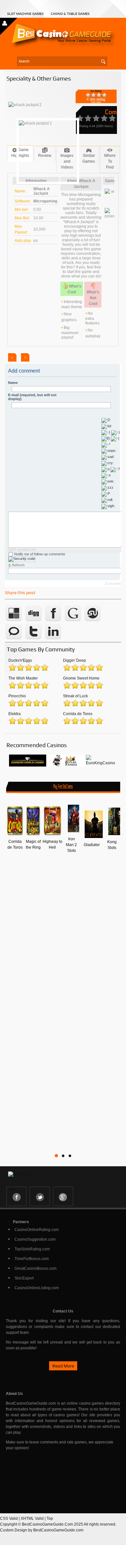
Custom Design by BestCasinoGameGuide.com (41, 1530)
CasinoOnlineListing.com (37, 1288)
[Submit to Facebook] (53, 621)
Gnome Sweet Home (81, 678)
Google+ (63, 1196)
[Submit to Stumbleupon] (93, 621)
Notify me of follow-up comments (39, 554)
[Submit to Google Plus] (73, 621)
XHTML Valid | (34, 1518)
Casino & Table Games (70, 14)
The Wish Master (23, 678)
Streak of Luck (75, 696)
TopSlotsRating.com (32, 1249)
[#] (27, 765)
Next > (25, 357)
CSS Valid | (10, 1518)
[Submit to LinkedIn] (53, 639)
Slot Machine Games (25, 14)
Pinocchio (17, 696)
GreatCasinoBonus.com (36, 1268)
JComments (113, 583)
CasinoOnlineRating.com (37, 1229)
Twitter (40, 1196)
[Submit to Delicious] (14, 621)
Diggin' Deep (74, 660)
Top (50, 1518)
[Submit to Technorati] (14, 639)
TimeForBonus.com (32, 1259)
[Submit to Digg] (34, 621)
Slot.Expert (24, 1278)
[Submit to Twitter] (34, 639)
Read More (63, 1365)
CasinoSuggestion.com (35, 1239)
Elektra (14, 714)
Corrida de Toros (77, 714)
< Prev (12, 357)
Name (13, 383)
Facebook (16, 1196)
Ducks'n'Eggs (20, 660)
